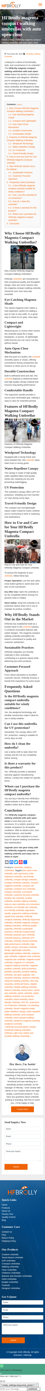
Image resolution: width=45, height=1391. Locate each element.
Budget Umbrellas (10, 1282)
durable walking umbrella (25, 901)
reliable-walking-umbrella (25, 987)
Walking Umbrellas (10, 1267)
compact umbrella (12, 892)
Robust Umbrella (12, 990)
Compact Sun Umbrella (24, 889)
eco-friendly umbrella (14, 910)
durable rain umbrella (14, 898)
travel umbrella (20, 999)
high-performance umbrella (16, 944)
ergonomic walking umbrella (25, 913)
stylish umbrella (25, 993)
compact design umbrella (25, 879)
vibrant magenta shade (24, 1008)
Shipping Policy (9, 1241)
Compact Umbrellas (11, 1264)
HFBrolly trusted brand (24, 932)
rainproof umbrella (30, 978)
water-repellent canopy (14, 1011)
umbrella (36, 357)
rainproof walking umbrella (16, 981)
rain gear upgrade (22, 975)
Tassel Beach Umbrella (12, 1257)
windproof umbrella (13, 1024)
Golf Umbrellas (8, 1261)
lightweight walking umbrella (17, 953)
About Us (6, 1211)
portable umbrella (12, 972)
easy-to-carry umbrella (14, 904)
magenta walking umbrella (16, 965)
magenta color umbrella (29, 956)
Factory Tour (7, 1214)
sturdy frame (27, 990)
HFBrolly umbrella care (15, 935)
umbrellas (17, 279)
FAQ (4, 1235)
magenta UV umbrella (24, 962)
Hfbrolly (26, 1352)
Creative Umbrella (10, 1254)
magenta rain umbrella (14, 959)
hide (19, 104)
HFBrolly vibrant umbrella (25, 941)
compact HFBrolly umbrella (16, 883)
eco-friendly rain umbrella (25, 907)
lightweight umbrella (21, 950)
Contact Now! (22, 1109)
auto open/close (21, 873)
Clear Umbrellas (9, 1270)
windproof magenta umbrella (27, 1021)
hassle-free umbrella (13, 916)
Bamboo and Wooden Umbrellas (17, 1276)
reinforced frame (21, 984)
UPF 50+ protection (30, 1002)
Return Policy (8, 1238)
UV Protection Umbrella (15, 1005)
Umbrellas (30, 54)
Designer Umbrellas (11, 1288)
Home (4, 40)
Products (6, 1208)
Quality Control (8, 1217)
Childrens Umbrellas (11, 1273)
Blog (12, 40)
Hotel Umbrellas (9, 1279)
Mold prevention (29, 968)
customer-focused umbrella (26, 895)
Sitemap (28, 1355)
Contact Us (7, 1232)
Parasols (6, 1285)
